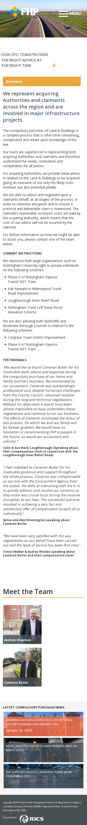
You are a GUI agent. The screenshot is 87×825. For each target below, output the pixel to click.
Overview (14, 81)
